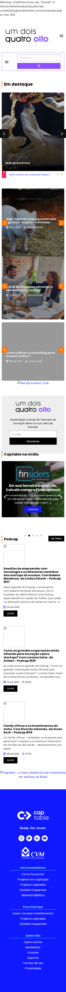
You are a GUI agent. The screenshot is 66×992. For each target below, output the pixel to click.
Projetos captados (33, 885)
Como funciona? (33, 874)
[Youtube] (45, 838)
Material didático (33, 895)
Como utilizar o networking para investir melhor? (30, 354)
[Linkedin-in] (37, 838)
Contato (33, 953)
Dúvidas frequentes (33, 890)
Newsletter (33, 947)
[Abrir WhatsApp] (57, 983)
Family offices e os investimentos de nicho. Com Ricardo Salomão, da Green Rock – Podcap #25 (33, 729)
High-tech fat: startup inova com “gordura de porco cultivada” (31, 220)
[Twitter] (29, 838)
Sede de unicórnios (17, 163)
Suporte (33, 958)
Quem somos (33, 942)
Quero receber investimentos (33, 913)
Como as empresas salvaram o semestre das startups (29, 288)
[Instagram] (21, 838)
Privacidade (33, 968)
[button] (61, 35)
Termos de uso (33, 963)
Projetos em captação (33, 879)
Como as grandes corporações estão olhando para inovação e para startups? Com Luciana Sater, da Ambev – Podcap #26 (31, 656)
